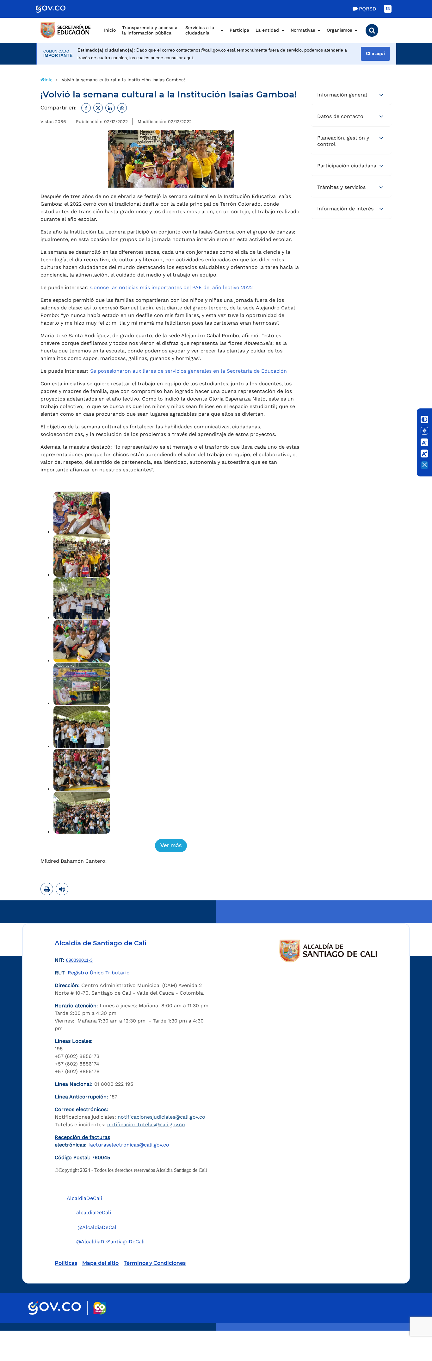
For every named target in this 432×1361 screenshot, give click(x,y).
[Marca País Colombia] (100, 1308)
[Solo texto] (424, 431)
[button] (372, 30)
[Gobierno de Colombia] (57, 9)
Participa (239, 30)
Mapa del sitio (100, 1263)
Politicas (66, 1263)
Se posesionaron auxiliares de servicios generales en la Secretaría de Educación (188, 371)
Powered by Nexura (409, 1327)
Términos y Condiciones (155, 1263)
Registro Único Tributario (99, 973)
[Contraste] (424, 419)
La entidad (267, 30)
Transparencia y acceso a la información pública (149, 30)
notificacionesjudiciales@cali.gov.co (161, 1117)
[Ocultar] (424, 465)
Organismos (339, 30)
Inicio (110, 30)
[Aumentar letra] (424, 453)
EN (388, 9)
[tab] (351, 95)
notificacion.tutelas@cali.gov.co (146, 1125)
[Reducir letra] (424, 442)
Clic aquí (375, 53)
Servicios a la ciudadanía (199, 30)
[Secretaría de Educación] (65, 30)
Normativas (303, 30)
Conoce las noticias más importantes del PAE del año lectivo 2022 (171, 287)
